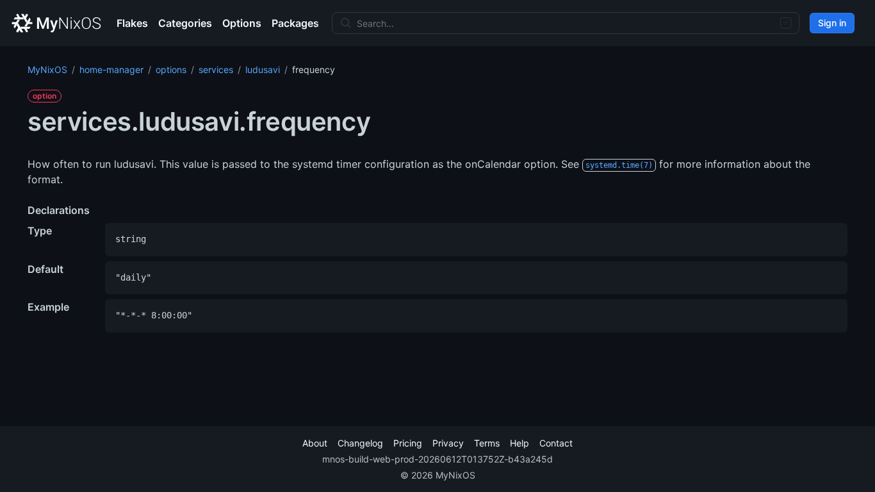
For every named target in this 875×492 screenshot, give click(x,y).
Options (241, 23)
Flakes (132, 23)
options (171, 69)
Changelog (360, 443)
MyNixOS (47, 69)
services (216, 69)
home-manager (111, 69)
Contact (556, 443)
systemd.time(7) (619, 165)
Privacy (448, 443)
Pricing (407, 443)
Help (519, 443)
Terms (487, 443)
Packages (295, 23)
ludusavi (262, 69)
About (314, 443)
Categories (185, 23)
